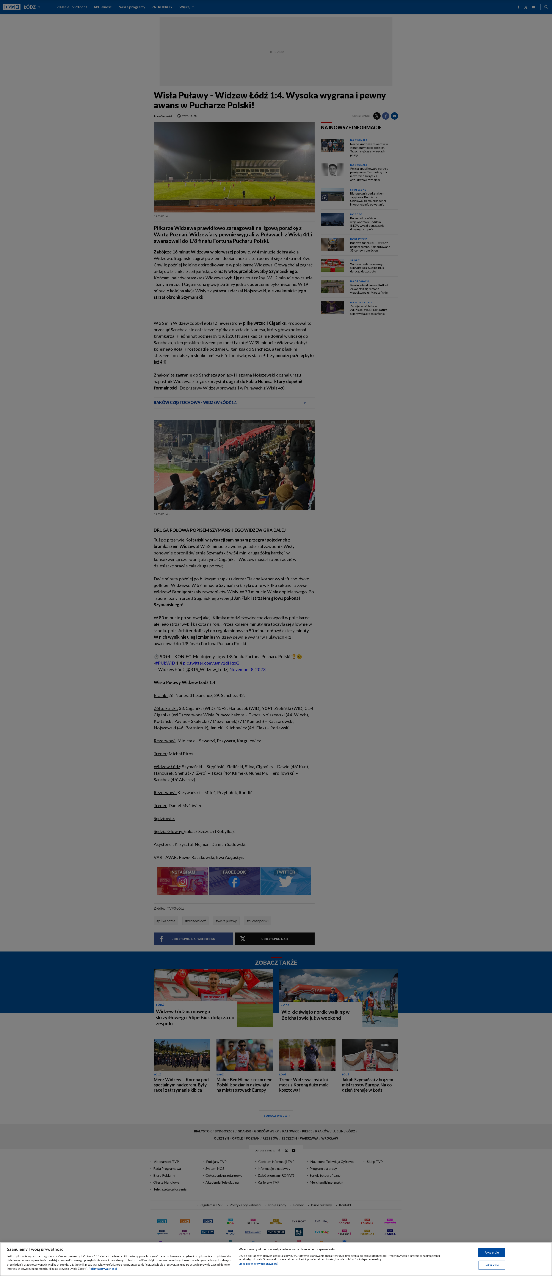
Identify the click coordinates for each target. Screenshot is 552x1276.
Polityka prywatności (103, 1268)
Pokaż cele (492, 1265)
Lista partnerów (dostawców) (258, 1263)
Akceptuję (492, 1252)
